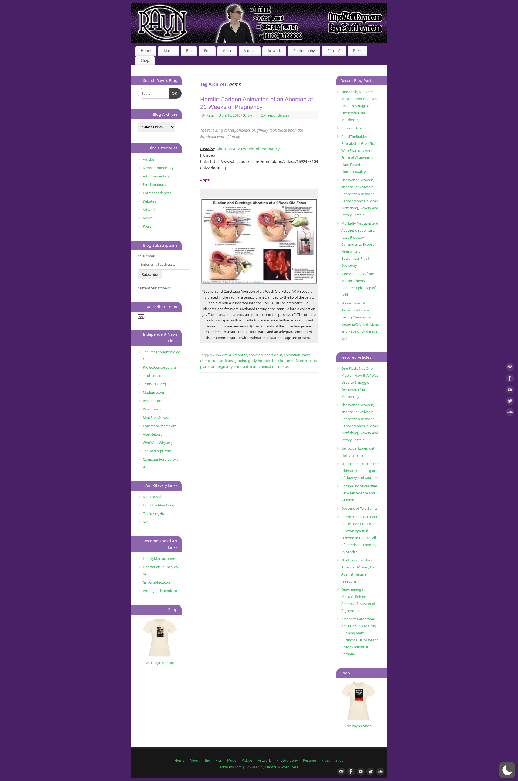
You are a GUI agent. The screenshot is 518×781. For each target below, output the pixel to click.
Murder (301, 360)
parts (313, 360)
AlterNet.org (153, 434)
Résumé (334, 50)
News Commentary (158, 167)
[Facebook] (510, 379)
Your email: (146, 256)
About (168, 50)
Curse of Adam (353, 128)
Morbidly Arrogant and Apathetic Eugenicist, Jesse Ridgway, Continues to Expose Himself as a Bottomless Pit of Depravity (359, 244)
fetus (229, 360)
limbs (289, 360)
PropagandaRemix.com (161, 590)
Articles (148, 159)
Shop (145, 60)
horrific (278, 360)
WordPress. (290, 767)
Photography (304, 50)
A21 (146, 521)
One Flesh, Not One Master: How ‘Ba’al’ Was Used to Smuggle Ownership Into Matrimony (359, 105)
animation (292, 355)
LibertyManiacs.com (159, 558)
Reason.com (152, 400)
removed (241, 366)
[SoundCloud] (510, 413)
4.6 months (238, 355)
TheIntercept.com (157, 450)
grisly (252, 360)
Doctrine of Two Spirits (359, 508)
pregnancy (224, 366)
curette (217, 360)
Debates (149, 201)
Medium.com (153, 392)
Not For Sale (152, 496)
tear (253, 366)
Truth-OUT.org (154, 384)
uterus (283, 366)
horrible (264, 360)
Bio (189, 50)
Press (357, 50)
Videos (249, 50)
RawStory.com (154, 409)
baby (305, 355)
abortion (256, 355)
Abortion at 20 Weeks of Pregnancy (248, 148)
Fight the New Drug (158, 505)
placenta (207, 366)
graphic (240, 360)
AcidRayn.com (230, 767)
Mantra (271, 767)
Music (227, 50)
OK (173, 93)
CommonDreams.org (160, 425)
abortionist (273, 355)
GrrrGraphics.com (157, 582)
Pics (207, 50)
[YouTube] (510, 391)
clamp (205, 360)
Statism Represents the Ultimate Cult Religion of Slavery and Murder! (360, 470)
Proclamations (154, 184)
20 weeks (220, 355)
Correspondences (275, 115)
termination (267, 366)
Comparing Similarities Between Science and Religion (359, 493)
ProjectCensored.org (159, 367)
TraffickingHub (154, 513)
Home (146, 50)
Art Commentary (156, 176)
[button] (507, 770)
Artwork (274, 50)
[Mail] (510, 368)
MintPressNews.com (159, 417)
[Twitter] (510, 402)
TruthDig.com (154, 375)
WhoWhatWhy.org (157, 442)
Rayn (210, 115)
